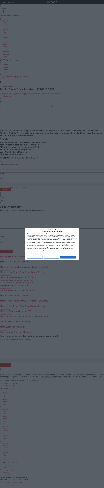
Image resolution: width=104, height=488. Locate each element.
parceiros (37, 233)
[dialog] (52, 244)
